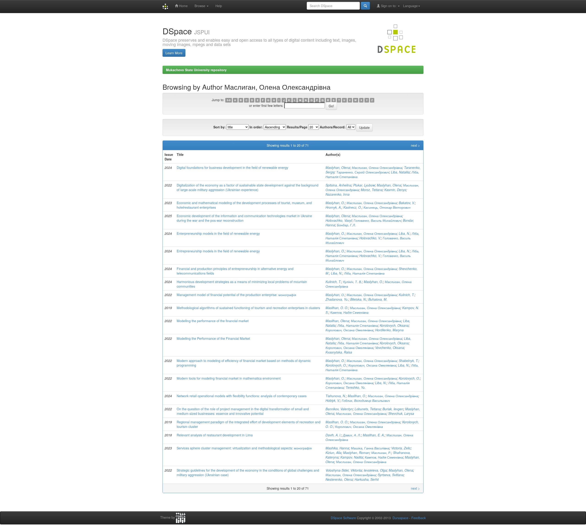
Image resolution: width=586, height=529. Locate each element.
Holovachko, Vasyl (339, 220)
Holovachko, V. (370, 238)
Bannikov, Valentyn (339, 409)
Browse (200, 5)
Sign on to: (388, 5)
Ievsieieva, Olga (375, 470)
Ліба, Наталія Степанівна (364, 273)
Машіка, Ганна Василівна (370, 448)
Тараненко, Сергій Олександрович (362, 172)
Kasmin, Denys (395, 189)
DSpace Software (343, 518)
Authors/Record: (333, 127)
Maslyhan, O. (335, 233)
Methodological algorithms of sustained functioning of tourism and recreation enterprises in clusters (248, 307)
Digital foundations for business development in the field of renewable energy (232, 167)
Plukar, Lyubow (364, 185)
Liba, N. (404, 233)
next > (415, 145)
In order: (256, 127)
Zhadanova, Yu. (337, 299)
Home (183, 5)
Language (410, 5)
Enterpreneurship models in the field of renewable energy (218, 233)
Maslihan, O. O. (337, 307)
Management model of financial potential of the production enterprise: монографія (236, 294)
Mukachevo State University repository (196, 69)
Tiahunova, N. (336, 396)
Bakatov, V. (407, 202)
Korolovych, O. (336, 365)
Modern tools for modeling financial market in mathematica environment (229, 378)
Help (218, 5)
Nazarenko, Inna (338, 194)
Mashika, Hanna (337, 448)
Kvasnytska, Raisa (339, 352)
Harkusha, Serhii (367, 479)
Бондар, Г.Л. (346, 225)
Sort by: (219, 127)
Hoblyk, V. (333, 400)
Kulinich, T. (333, 281)
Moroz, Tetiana (372, 189)
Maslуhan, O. (335, 202)
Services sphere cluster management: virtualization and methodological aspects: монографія (244, 448)
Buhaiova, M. (377, 299)
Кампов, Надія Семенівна (349, 312)
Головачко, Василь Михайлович (377, 220)
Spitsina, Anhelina (338, 185)
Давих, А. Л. (352, 435)
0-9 (229, 100)
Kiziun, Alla (333, 452)
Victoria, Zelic (401, 448)
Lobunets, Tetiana (368, 409)
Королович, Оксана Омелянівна (349, 330)
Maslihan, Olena (337, 320)
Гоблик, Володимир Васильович (366, 400)
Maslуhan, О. (335, 294)
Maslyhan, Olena (338, 167)
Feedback (418, 518)
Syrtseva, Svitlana (391, 474)
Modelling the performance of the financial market (213, 320)
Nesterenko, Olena (339, 479)
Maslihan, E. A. (374, 435)
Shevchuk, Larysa (401, 413)
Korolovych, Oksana (394, 325)
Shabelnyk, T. (408, 360)
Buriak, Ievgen (393, 409)
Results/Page (297, 127)
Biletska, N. (358, 299)
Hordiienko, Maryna (389, 330)
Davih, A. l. (333, 435)
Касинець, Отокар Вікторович (387, 207)
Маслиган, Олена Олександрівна (377, 167)
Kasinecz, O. (352, 207)
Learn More (173, 53)
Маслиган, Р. (381, 452)
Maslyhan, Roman (356, 452)
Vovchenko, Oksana (389, 347)
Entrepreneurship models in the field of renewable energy (218, 251)
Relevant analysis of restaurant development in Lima (215, 435)
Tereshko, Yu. (356, 387)
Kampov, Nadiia (351, 457)
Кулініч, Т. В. (352, 281)
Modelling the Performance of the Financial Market (213, 338)
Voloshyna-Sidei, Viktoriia (344, 470)
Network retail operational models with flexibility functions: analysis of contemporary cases (242, 396)
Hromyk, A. (334, 207)
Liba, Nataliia (400, 172)
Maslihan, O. (357, 396)
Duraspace (400, 518)
